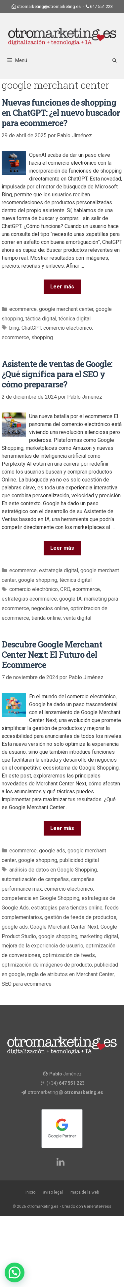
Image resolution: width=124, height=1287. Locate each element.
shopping (42, 337)
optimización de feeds (69, 955)
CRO (65, 589)
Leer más (62, 286)
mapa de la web (84, 1192)
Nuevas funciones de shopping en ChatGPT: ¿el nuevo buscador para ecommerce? (61, 112)
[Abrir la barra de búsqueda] (114, 60)
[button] (14, 1272)
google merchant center (66, 309)
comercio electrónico (67, 328)
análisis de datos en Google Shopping (53, 870)
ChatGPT (31, 328)
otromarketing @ (65, 1092)
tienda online (46, 618)
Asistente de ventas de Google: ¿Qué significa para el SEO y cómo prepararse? (57, 374)
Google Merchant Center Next (64, 927)
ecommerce (23, 309)
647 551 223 (101, 6)
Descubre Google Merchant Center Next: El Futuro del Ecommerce (52, 654)
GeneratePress (97, 1206)
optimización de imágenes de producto (47, 965)
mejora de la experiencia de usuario (42, 945)
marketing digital (99, 936)
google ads (52, 850)
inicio (30, 1192)
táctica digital (40, 318)
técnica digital (75, 318)
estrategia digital (58, 570)
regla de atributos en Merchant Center (70, 974)
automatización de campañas (35, 879)
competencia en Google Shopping (40, 898)
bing (14, 328)
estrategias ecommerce (29, 599)
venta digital (77, 618)
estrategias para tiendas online (67, 908)
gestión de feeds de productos (80, 917)
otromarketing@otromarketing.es (49, 6)
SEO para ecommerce (27, 984)
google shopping (37, 580)
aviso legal (53, 1192)
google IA (70, 599)
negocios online (49, 608)
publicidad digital (79, 860)
